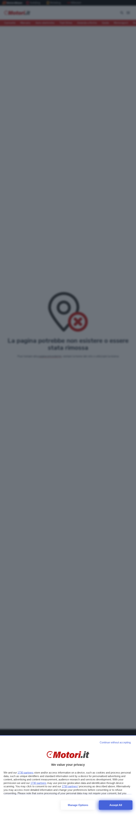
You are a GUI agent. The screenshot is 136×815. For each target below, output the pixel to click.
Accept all (115, 805)
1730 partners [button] (25, 772)
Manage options (78, 805)
